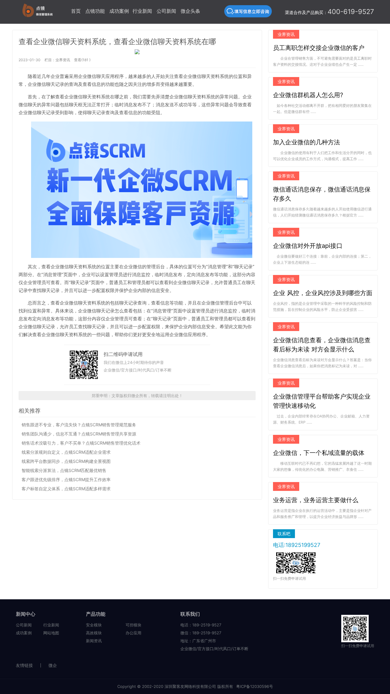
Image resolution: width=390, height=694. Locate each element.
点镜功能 (95, 11)
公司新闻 (166, 11)
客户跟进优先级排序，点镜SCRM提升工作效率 (66, 479)
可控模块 (133, 624)
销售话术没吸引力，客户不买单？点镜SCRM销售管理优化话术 (81, 443)
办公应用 (133, 632)
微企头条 (190, 11)
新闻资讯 (94, 640)
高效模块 (94, 632)
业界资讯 (62, 60)
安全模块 (94, 624)
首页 (76, 11)
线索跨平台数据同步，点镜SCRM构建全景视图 (66, 461)
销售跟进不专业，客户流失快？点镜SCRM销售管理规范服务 (79, 424)
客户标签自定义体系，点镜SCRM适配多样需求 (66, 488)
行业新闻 (142, 11)
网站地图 (51, 632)
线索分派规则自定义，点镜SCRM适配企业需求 (66, 452)
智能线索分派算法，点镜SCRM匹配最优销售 (64, 470)
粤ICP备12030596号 (254, 686)
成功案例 (119, 11)
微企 (52, 665)
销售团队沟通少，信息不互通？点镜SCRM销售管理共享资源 (79, 433)
